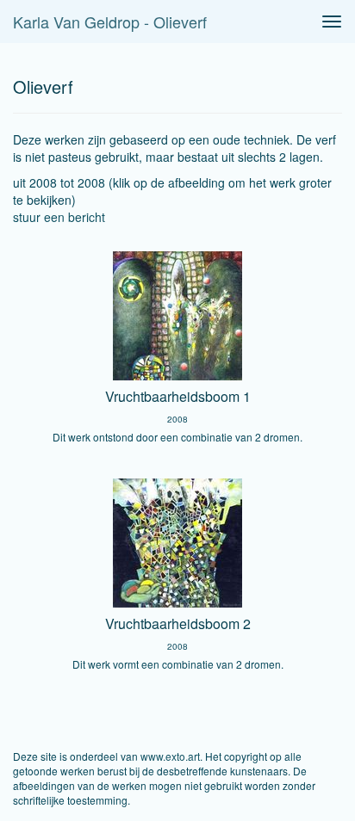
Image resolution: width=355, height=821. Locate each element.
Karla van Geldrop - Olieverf (110, 21)
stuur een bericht (59, 216)
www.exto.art (170, 756)
